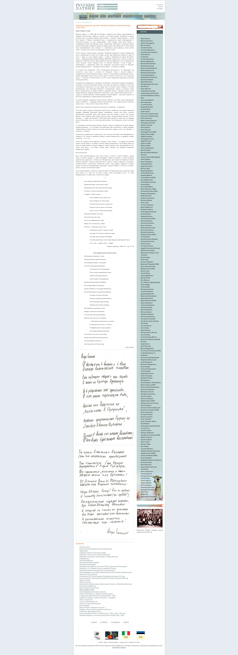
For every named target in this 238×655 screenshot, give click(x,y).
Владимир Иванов (147, 209)
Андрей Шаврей (146, 483)
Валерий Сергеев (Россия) (149, 403)
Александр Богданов (147, 75)
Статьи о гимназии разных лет (88, 601)
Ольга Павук (145, 328)
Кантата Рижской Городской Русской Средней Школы (95, 549)
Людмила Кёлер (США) (148, 234)
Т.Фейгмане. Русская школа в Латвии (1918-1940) (94, 554)
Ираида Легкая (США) (148, 268)
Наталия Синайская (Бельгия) (150, 407)
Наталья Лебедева (147, 262)
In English (160, 8)
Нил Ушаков (145, 446)
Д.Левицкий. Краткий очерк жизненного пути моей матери (97, 570)
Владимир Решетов (147, 373)
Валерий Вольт (146, 109)
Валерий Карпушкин (147, 232)
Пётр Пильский (146, 346)
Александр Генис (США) (148, 132)
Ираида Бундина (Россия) (149, 84)
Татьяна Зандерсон (147, 205)
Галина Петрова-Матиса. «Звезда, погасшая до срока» (96, 593)
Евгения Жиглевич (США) (149, 191)
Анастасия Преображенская (150, 357)
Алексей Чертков (146, 473)
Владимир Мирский (147, 293)
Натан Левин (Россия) (148, 266)
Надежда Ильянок (146, 216)
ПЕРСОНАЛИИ (150, 16)
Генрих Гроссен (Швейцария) (150, 157)
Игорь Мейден (145, 284)
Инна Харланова (146, 464)
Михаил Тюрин (146, 444)
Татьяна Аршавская (147, 59)
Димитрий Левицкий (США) (150, 264)
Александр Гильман (147, 139)
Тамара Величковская (148, 91)
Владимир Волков (147, 107)
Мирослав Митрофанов (148, 296)
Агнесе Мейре (145, 287)
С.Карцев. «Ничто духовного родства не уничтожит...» (95, 609)
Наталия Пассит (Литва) (149, 332)
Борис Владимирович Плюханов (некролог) (92, 592)
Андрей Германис (146, 136)
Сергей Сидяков (146, 405)
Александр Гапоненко (148, 123)
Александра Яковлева (148, 496)
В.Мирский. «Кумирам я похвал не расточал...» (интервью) (97, 597)
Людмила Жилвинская (148, 193)
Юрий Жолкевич (146, 195)
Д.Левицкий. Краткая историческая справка (92, 552)
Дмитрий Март (145, 277)
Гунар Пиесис (145, 344)
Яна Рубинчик (145, 380)
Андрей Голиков (146, 141)
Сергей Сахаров (146, 396)
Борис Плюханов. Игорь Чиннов (89, 588)
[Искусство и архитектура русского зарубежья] (111, 639)
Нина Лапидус (145, 257)
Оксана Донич (145, 184)
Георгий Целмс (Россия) (149, 467)
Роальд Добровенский (148, 182)
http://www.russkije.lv (119, 647)
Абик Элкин (144, 492)
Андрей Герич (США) (147, 134)
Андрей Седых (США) (148, 400)
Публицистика (86, 22)
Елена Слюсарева (147, 412)
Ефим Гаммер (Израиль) (149, 120)
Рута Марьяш (145, 280)
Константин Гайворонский (149, 113)
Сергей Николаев (146, 307)
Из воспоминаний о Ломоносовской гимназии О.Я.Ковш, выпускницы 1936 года (103, 578)
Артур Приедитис (146, 362)
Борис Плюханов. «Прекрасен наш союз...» (92, 607)
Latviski (160, 6)
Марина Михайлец (147, 298)
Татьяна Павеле (146, 325)
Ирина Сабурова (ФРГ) (148, 385)
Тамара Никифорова (147, 305)
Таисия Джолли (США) (148, 177)
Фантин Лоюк (145, 271)
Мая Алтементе (146, 45)
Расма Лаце (144, 259)
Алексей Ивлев (146, 214)
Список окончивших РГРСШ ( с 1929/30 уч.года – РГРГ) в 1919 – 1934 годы (102, 613)
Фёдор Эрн (144, 494)
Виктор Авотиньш (147, 40)
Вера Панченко (146, 330)
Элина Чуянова (146, 480)
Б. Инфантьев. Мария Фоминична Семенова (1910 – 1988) (97, 595)
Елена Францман (146, 457)
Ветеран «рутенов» (85, 582)
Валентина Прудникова (148, 364)
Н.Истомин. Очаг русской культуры (90, 603)
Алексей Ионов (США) (148, 218)
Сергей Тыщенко (146, 439)
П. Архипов (144, 56)
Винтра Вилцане (146, 102)
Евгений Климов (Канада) (149, 239)
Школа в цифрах (84, 605)
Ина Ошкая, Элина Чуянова (150, 321)
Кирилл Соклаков (146, 416)
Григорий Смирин (146, 414)
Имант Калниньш (146, 225)
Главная (78, 22)
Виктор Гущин (145, 168)
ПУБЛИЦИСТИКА (114, 16)
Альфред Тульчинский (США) (150, 435)
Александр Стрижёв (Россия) (150, 426)
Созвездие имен (84, 558)
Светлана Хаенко (146, 462)
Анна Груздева (145, 159)
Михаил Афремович (147, 61)
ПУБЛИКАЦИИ (115, 622)
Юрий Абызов (145, 38)
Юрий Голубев (145, 145)
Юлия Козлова (145, 243)
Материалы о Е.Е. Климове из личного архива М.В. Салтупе (97, 568)
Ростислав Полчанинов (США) (151, 350)
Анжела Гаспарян (146, 125)
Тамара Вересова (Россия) (149, 93)
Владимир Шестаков (147, 487)
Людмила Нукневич (147, 314)
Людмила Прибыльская (148, 359)
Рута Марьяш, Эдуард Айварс (150, 282)
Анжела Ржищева (146, 375)
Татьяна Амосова (146, 47)
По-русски (160, 4)
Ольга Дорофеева (147, 186)
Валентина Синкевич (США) (150, 410)
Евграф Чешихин (146, 476)
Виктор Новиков (146, 312)
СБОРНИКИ (127, 16)
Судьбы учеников (84, 580)
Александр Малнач (147, 275)
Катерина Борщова (147, 79)
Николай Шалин (146, 485)
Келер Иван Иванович (86, 560)
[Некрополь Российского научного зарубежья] (97, 639)
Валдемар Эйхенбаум (148, 489)
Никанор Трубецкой (147, 432)
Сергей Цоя (144, 469)
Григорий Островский (148, 318)
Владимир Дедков (147, 170)
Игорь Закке (145, 202)
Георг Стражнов (146, 419)
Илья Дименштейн (147, 180)
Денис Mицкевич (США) (148, 300)
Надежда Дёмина (146, 175)
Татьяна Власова (146, 104)
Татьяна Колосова (147, 246)
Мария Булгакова (146, 81)
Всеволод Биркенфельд (149, 68)
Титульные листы (84, 547)
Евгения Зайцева (146, 200)
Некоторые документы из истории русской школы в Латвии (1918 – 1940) (101, 615)
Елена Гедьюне (146, 129)
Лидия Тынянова (146, 437)
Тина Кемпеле (145, 236)
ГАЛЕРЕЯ (83, 18)
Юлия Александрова (147, 43)
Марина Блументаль (147, 70)
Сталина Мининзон (147, 291)
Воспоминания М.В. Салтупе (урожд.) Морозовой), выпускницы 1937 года (102, 576)
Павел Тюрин (145, 441)
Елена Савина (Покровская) (150, 387)
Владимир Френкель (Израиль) (151, 460)
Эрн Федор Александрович (87, 564)
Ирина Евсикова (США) (148, 189)
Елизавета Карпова (147, 230)
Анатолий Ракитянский (148, 369)
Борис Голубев (146, 143)
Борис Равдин (145, 366)
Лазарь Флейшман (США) (149, 455)
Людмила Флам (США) (148, 453)
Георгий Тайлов (146, 430)
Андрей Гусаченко (147, 166)
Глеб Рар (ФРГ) (146, 371)
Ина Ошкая (144, 323)
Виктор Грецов (146, 150)
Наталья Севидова (147, 398)
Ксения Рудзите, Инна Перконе (151, 382)
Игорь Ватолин (146, 88)
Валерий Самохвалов (148, 394)
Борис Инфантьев (147, 207)
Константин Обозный (148, 316)
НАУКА (103, 16)
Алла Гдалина (145, 127)
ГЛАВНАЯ (83, 16)
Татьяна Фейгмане (147, 448)
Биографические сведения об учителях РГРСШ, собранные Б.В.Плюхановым (103, 566)
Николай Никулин (146, 309)
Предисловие (83, 550)
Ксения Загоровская (147, 198)
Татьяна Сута (145, 428)
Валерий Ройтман (146, 378)
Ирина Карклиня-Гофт (148, 227)
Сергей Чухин (145, 478)
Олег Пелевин (145, 334)
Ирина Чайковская (147, 471)
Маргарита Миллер (147, 289)
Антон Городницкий (147, 148)
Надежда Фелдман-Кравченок (150, 451)
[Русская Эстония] (140, 639)
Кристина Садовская (147, 389)
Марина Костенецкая (147, 250)
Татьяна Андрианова (148, 50)
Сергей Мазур (145, 273)
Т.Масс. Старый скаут (86, 599)
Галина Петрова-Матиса (149, 337)
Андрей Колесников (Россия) (150, 248)
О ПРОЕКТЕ (93, 16)
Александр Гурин (146, 164)
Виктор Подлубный (147, 348)
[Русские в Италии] (126, 639)
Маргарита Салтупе (147, 391)
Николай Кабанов (146, 221)
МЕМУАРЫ (138, 16)
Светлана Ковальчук (147, 241)
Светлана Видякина (147, 100)
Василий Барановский (148, 63)
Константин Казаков (147, 223)
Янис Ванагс (145, 86)
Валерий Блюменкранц (148, 72)
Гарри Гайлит (145, 111)
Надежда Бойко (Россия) (149, 77)
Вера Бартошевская (147, 66)
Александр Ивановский (148, 211)
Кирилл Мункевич (147, 303)
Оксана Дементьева (147, 173)
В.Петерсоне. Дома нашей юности (89, 611)
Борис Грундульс (146, 161)
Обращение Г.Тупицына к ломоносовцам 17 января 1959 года (98, 556)
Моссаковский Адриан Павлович (89, 562)
